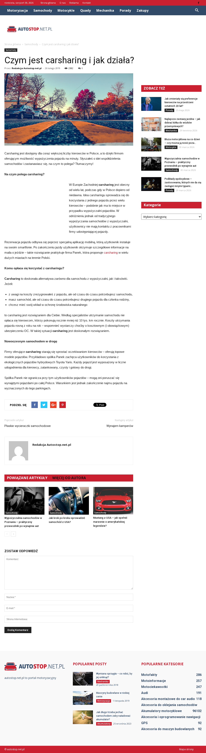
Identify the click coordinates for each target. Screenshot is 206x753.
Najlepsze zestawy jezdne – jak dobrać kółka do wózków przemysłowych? (182, 123)
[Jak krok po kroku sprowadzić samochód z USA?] (69, 500)
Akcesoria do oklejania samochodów (169, 705)
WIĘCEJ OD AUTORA (69, 477)
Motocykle (66, 10)
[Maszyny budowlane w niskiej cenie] (83, 698)
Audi (144, 693)
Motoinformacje (153, 681)
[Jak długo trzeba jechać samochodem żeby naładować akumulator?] (83, 717)
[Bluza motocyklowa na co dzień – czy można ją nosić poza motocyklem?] (151, 144)
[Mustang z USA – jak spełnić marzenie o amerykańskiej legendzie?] (113, 500)
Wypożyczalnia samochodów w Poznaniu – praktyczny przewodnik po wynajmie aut (23, 522)
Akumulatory (103, 723)
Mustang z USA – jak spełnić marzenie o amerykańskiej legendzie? (110, 521)
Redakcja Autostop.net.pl (27, 68)
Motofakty (149, 675)
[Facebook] (199, 3)
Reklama (74, 2)
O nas (63, 2)
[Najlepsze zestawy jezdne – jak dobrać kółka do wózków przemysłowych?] (151, 124)
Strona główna (48, 2)
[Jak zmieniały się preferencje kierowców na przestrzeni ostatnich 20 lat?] (151, 104)
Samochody (42, 10)
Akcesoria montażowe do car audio (168, 699)
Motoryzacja (17, 10)
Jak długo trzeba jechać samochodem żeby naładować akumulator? (113, 716)
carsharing (111, 252)
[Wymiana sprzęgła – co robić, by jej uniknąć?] (83, 679)
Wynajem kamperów (119, 426)
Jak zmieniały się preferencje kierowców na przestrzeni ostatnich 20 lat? (181, 102)
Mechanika (105, 10)
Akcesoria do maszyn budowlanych (167, 729)
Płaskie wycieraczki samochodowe (27, 426)
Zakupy (142, 10)
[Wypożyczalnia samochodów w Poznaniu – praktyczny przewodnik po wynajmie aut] (24, 500)
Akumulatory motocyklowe (161, 711)
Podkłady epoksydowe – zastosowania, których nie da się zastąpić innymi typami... (183, 183)
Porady (125, 10)
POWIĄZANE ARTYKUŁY (27, 477)
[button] (197, 10)
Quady (85, 10)
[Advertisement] (128, 29)
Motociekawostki (154, 687)
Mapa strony (186, 749)
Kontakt (86, 2)
